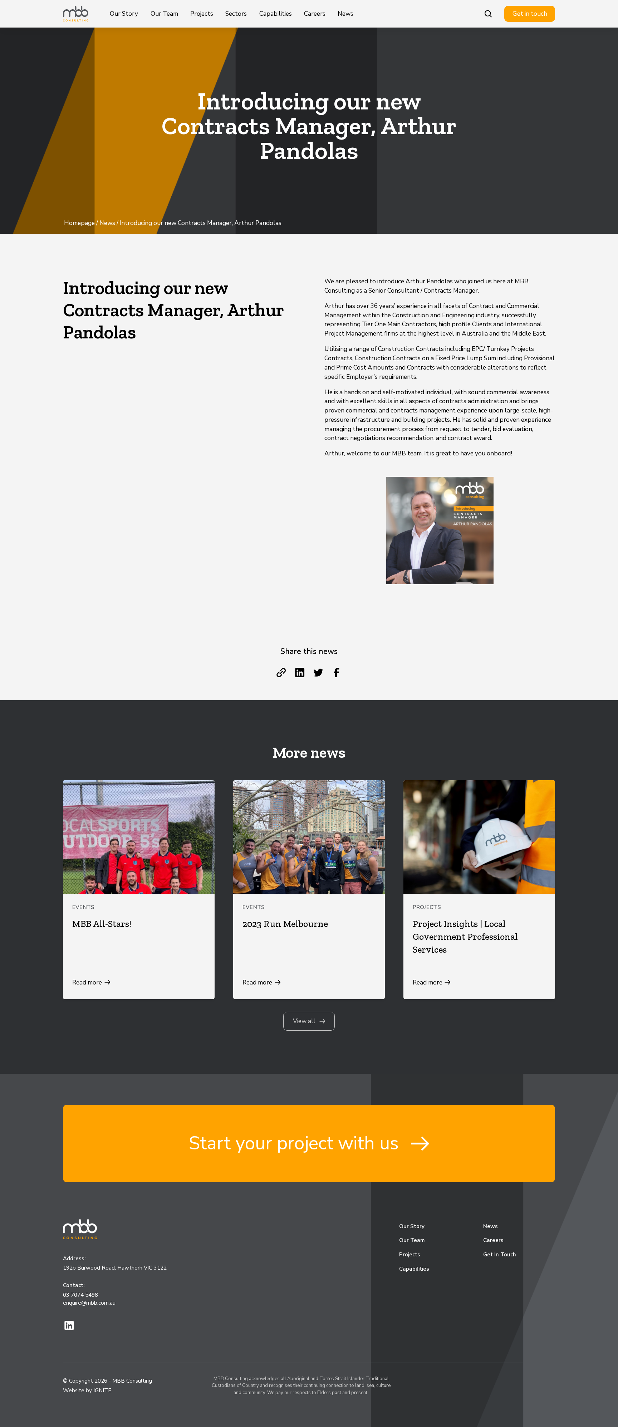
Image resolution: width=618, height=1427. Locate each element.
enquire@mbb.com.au (89, 1302)
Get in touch (529, 14)
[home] (75, 13)
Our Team (164, 14)
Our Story (124, 14)
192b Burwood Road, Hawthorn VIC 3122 (115, 1267)
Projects (201, 14)
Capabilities (275, 14)
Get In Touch (499, 1254)
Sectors (236, 14)
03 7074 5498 (80, 1295)
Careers (314, 14)
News (345, 14)
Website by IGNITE (87, 1390)
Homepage (79, 223)
